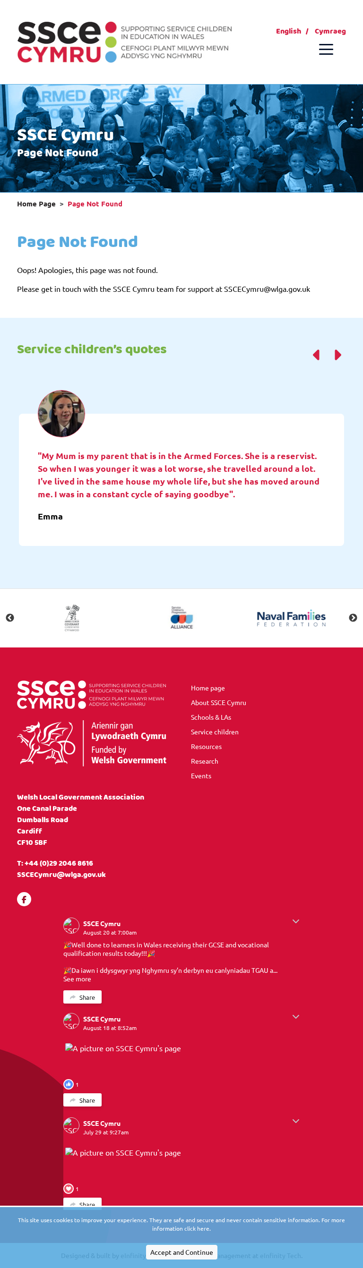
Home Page (36, 203)
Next (353, 618)
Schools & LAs (211, 717)
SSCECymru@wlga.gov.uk (61, 875)
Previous (10, 618)
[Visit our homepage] (124, 40)
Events (201, 775)
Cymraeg (330, 31)
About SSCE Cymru (218, 702)
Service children (215, 731)
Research (204, 761)
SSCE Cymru (102, 923)
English (288, 31)
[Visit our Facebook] (24, 899)
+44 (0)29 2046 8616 (59, 863)
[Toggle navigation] (326, 49)
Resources (206, 746)
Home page (208, 687)
